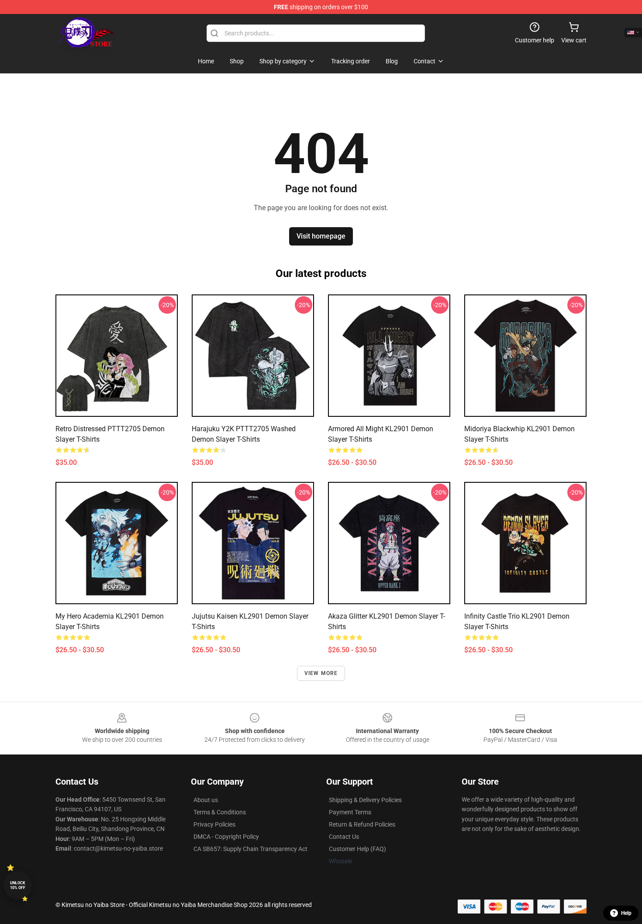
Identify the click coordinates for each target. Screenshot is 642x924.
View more (321, 673)
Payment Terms (350, 812)
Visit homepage (321, 236)
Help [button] (626, 913)
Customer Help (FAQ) (357, 848)
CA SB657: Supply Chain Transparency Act (250, 848)
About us (205, 799)
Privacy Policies (214, 824)
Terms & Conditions (219, 812)
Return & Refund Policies (362, 824)
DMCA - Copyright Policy (226, 836)
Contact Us (344, 836)
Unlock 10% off (17, 885)
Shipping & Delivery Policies (365, 799)
